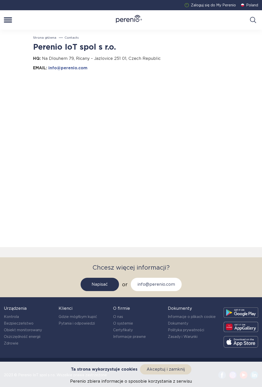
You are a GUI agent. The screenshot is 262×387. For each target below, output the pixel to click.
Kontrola (11, 317)
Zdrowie (11, 343)
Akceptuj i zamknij (166, 369)
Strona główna (44, 37)
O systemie (123, 323)
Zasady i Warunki (183, 337)
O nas (118, 317)
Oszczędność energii (22, 337)
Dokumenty (178, 323)
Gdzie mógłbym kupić (78, 317)
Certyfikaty (123, 330)
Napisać (100, 284)
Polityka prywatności (186, 330)
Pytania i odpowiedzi (77, 323)
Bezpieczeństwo (19, 323)
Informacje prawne (129, 337)
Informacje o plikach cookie (192, 317)
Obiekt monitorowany (23, 330)
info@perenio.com (68, 67)
